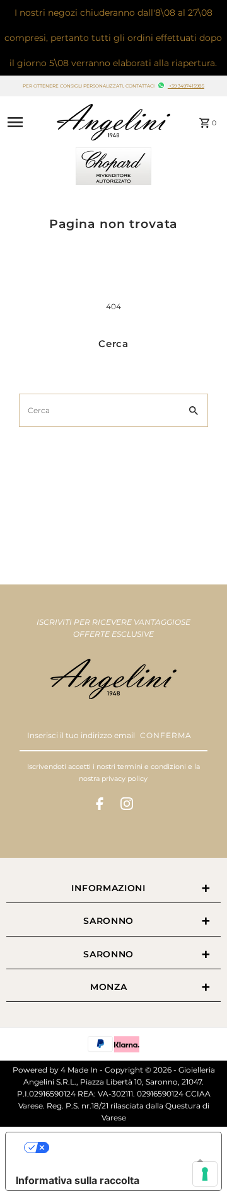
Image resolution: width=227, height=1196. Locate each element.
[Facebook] (99, 805)
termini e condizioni (151, 766)
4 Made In (79, 1069)
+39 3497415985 (186, 86)
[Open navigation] (25, 122)
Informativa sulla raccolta (77, 1180)
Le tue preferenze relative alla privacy (126, 1147)
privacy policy (125, 778)
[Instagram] (126, 805)
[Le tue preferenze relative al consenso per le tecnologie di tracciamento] (205, 1174)
